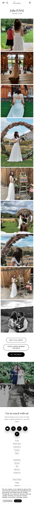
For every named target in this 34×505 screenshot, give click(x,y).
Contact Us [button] (17, 472)
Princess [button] (17, 450)
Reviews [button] (17, 463)
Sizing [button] (17, 482)
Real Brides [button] (16, 460)
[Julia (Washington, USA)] (17, 35)
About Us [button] (17, 469)
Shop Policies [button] (17, 479)
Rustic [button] (17, 453)
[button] (4, 3)
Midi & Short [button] (17, 443)
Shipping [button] (17, 485)
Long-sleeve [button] (17, 447)
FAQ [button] (17, 466)
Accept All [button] (18, 501)
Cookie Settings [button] (7, 501)
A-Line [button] (17, 440)
